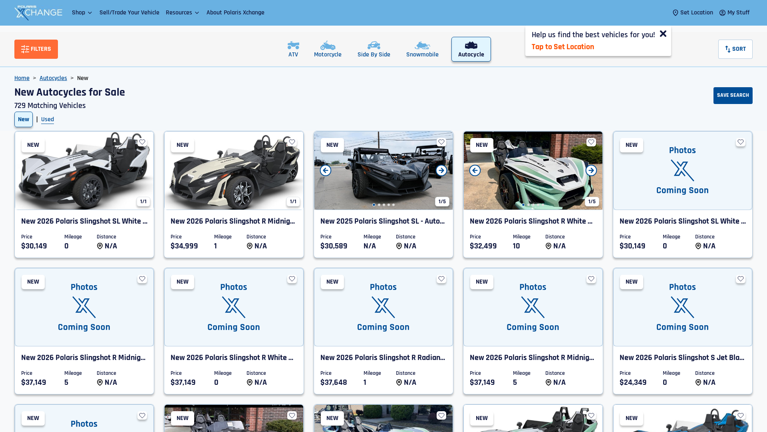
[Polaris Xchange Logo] (38, 12)
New (23, 119)
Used (47, 119)
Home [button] (22, 78)
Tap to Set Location (563, 47)
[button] (82, 12)
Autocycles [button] (53, 78)
